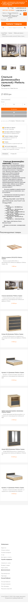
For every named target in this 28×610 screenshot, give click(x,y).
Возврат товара (5, 565)
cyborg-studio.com (18, 598)
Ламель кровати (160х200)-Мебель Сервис (12, 258)
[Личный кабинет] (21, 14)
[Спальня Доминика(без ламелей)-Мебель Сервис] (14, 50)
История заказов (5, 584)
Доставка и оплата (6, 557)
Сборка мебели (5, 550)
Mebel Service (14, 88)
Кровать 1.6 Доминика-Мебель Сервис (13, 372)
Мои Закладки (5, 586)
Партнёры (4, 576)
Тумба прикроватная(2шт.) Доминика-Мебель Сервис (12, 411)
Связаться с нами (6, 563)
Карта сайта (4, 567)
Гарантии (3, 548)
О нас (2, 555)
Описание (5, 153)
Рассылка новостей (6, 588)
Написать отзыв (20, 121)
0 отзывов (12, 121)
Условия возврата (6, 552)
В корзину (14, 109)
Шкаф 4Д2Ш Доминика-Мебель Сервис (13, 449)
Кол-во (2, 101)
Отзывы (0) (13, 153)
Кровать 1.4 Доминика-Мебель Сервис (13, 487)
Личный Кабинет (5, 581)
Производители (5, 573)
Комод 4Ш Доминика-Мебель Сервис (12, 334)
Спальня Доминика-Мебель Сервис (12, 296)
